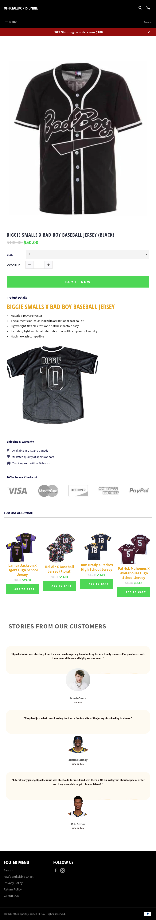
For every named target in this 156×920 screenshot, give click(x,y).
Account (148, 22)
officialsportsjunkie (21, 8)
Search (8, 870)
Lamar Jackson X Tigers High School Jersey (22, 570)
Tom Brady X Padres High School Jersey (96, 567)
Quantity (14, 264)
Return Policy (13, 889)
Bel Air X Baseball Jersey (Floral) (59, 569)
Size (10, 254)
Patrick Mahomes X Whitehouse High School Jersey (134, 573)
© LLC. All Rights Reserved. (50, 914)
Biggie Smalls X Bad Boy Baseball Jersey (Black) (60, 235)
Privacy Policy (13, 883)
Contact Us (11, 896)
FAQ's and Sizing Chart (18, 876)
